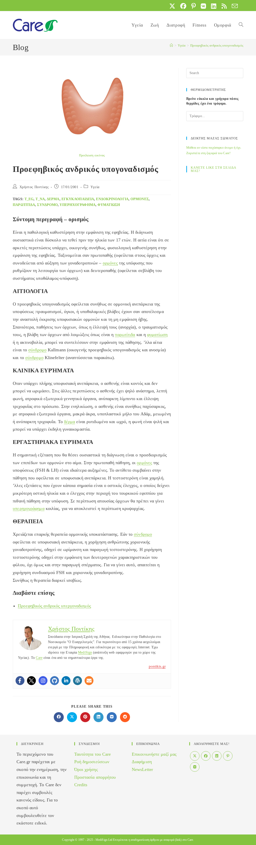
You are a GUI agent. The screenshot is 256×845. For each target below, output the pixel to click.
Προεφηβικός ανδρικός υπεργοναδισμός (54, 605)
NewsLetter (142, 769)
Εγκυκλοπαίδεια (78, 199)
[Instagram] (43, 680)
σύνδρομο (47, 205)
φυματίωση (157, 334)
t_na (40, 199)
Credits (81, 784)
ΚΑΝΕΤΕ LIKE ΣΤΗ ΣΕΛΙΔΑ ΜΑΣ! (213, 169)
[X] (195, 756)
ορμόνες (139, 199)
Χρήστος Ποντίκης (34, 187)
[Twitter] (31, 680)
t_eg (29, 199)
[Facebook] (20, 680)
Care (39, 658)
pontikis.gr (157, 666)
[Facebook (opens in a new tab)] (183, 6)
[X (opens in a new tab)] (172, 6)
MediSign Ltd (104, 839)
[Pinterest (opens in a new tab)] (193, 6)
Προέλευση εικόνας (92, 155)
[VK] (195, 767)
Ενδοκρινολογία (112, 199)
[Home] (171, 45)
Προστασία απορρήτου (95, 777)
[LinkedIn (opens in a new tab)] (213, 6)
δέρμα (53, 199)
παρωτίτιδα (24, 205)
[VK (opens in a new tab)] (203, 6)
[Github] (54, 680)
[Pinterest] (227, 756)
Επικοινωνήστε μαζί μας (154, 754)
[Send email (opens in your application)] (233, 6)
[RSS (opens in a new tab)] (224, 6)
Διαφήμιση (142, 761)
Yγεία (95, 187)
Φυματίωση (109, 205)
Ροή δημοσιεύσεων (92, 761)
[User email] (89, 680)
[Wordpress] (77, 680)
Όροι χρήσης (86, 769)
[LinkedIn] (217, 756)
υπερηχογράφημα (77, 205)
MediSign (85, 652)
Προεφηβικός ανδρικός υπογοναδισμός (216, 45)
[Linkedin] (66, 680)
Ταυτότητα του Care (92, 754)
